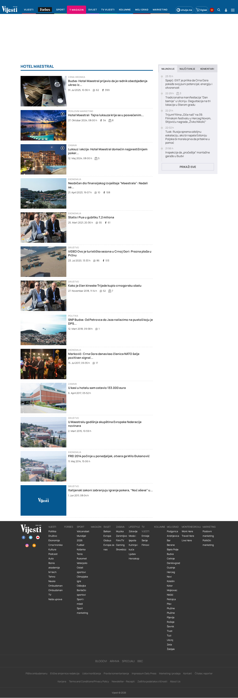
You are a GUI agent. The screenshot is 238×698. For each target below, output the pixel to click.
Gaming (120, 544)
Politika (73, 316)
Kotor (170, 585)
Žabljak (171, 649)
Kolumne (159, 526)
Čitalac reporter (204, 673)
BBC (140, 661)
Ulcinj (170, 640)
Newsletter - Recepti (123, 681)
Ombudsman (55, 585)
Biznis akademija (54, 565)
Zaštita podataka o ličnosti (152, 681)
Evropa (107, 535)
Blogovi (101, 661)
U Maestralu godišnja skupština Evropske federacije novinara (104, 424)
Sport (80, 526)
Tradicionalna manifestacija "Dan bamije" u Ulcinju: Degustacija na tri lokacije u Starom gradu (188, 101)
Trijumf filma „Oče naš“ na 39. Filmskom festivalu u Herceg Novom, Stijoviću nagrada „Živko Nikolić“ (188, 118)
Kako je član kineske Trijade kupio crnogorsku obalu (104, 286)
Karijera (62, 681)
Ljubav (132, 554)
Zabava (72, 145)
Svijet (107, 526)
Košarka (81, 549)
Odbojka (81, 585)
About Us (175, 681)
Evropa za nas (108, 547)
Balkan (107, 531)
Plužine (171, 608)
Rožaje (170, 621)
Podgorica (172, 531)
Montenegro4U (191, 526)
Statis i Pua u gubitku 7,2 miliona (91, 217)
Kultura (52, 549)
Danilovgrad (173, 563)
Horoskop (134, 558)
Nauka (51, 581)
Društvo (73, 247)
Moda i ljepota (132, 538)
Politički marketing (208, 542)
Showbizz (121, 549)
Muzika (120, 531)
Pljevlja (170, 617)
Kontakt (187, 673)
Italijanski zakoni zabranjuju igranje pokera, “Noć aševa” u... (110, 490)
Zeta (169, 644)
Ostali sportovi (81, 570)
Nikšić (170, 594)
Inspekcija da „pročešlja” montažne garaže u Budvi (187, 154)
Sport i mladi (80, 601)
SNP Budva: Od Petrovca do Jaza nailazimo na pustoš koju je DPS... (110, 321)
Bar (169, 540)
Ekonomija (74, 179)
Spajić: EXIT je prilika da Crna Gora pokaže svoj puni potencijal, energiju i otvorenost (188, 84)
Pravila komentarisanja (116, 673)
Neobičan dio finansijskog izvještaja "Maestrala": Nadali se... (108, 185)
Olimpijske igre (82, 579)
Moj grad (173, 526)
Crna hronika (76, 77)
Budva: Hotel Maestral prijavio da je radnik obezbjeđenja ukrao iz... (107, 83)
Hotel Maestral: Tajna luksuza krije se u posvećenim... (106, 115)
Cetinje (171, 558)
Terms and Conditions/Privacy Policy (89, 681)
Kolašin (171, 581)
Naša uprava (55, 599)
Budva (170, 554)
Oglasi (203, 9)
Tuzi (169, 635)
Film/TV (120, 540)
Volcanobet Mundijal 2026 (83, 536)
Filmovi (145, 544)
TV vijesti (145, 529)
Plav (169, 603)
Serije (145, 540)
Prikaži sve (188, 167)
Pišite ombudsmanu (36, 673)
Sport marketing (82, 610)
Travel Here (188, 535)
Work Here (187, 531)
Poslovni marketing (80, 111)
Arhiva (114, 661)
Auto (51, 558)
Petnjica (171, 599)
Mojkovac (172, 590)
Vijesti (52, 526)
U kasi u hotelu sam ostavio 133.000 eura (97, 388)
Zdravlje (133, 531)
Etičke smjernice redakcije (64, 673)
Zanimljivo (121, 535)
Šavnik (170, 626)
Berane (171, 544)
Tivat (169, 631)
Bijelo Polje (172, 549)
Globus (107, 540)
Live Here (187, 540)
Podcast (52, 554)
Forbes (68, 526)
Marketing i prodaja (170, 673)
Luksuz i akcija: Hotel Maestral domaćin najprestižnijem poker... (107, 151)
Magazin (96, 526)
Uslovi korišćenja (91, 673)
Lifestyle (134, 526)
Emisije (145, 535)
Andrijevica (173, 535)
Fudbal (80, 544)
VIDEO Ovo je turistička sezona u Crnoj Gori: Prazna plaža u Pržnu (109, 253)
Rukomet (82, 558)
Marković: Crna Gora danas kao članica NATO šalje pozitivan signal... (103, 356)
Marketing (209, 526)
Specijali (128, 661)
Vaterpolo (82, 563)
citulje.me (186, 9)
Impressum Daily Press (144, 673)
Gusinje (171, 567)
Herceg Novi (171, 574)
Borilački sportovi (81, 592)
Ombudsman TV (55, 592)
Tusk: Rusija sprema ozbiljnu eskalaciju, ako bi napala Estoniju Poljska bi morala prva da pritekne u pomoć (187, 137)
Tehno (51, 576)
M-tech (52, 572)
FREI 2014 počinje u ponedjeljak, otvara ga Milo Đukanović (109, 456)
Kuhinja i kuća (133, 547)
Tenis (80, 554)
